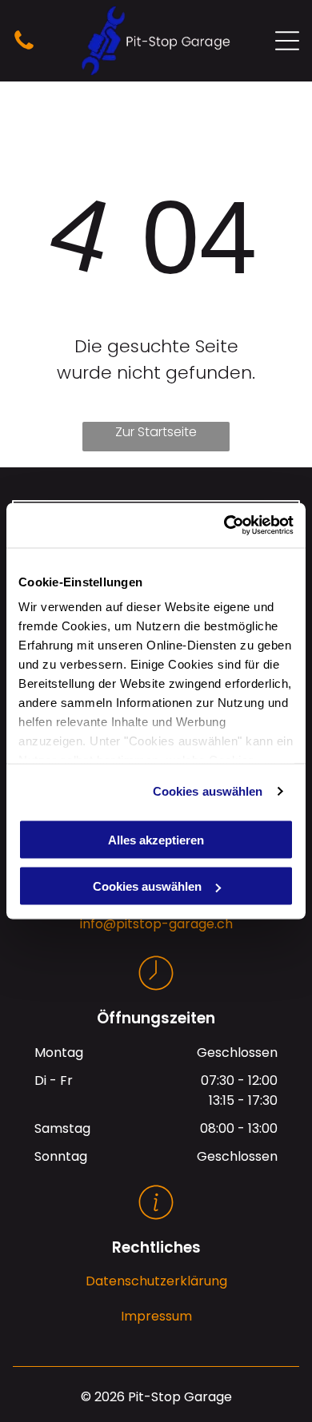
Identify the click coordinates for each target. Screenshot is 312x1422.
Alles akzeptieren (156, 839)
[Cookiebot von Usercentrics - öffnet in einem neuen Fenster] (224, 525)
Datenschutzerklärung (156, 1281)
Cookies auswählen (208, 791)
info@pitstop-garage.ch (156, 924)
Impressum (156, 1316)
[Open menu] (287, 41)
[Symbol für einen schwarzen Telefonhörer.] (24, 48)
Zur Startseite (156, 432)
